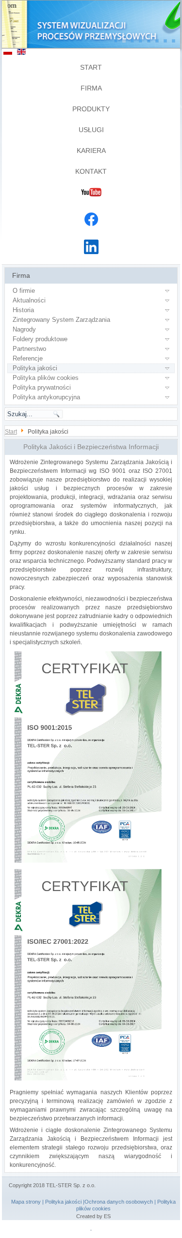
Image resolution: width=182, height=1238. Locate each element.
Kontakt (91, 171)
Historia (23, 310)
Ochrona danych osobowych (118, 1202)
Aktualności (29, 300)
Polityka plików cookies (46, 377)
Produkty (91, 109)
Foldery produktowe (40, 339)
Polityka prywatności (42, 387)
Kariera (91, 150)
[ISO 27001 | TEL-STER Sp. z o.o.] (87, 1080)
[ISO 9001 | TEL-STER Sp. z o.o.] (87, 863)
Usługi (91, 130)
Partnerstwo (29, 348)
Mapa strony (26, 1202)
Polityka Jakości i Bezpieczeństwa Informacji (91, 447)
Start (91, 67)
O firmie (24, 290)
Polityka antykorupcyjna (46, 397)
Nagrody (24, 329)
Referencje (28, 358)
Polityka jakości (35, 368)
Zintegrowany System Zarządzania (61, 319)
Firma (91, 88)
